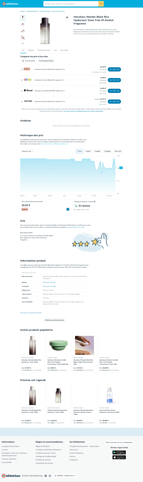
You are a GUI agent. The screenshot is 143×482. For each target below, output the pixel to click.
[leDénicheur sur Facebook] (45, 476)
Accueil (22, 11)
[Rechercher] (101, 4)
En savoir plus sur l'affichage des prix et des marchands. (83, 111)
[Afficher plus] (22, 69)
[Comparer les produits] (67, 17)
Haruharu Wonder (49, 282)
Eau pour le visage (58, 11)
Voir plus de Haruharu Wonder (31, 313)
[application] (71, 176)
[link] (32, 353)
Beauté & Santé (32, 11)
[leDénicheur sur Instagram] (50, 476)
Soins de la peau (44, 11)
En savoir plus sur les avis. (76, 227)
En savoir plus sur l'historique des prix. (54, 144)
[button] (22, 43)
